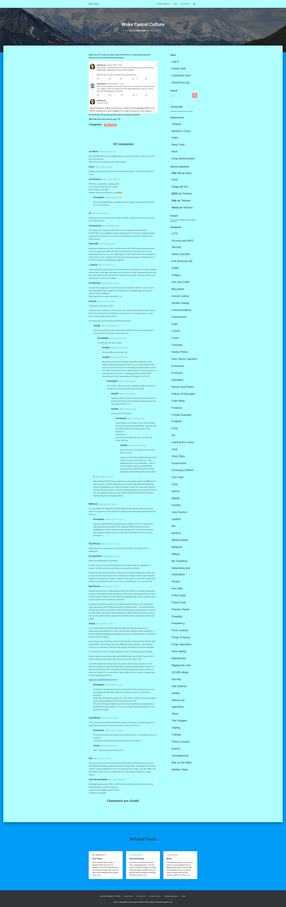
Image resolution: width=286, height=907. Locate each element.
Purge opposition (181, 644)
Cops (175, 323)
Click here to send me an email (181, 111)
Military (176, 554)
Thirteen (176, 124)
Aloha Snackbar (181, 254)
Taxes (175, 713)
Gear (175, 449)
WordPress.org (180, 82)
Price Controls (180, 630)
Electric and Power (183, 386)
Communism (179, 316)
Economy (177, 372)
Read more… (97, 875)
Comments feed (181, 75)
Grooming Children (183, 470)
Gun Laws (178, 477)
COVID (176, 330)
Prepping (177, 616)
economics (178, 365)
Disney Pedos (180, 351)
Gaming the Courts (183, 442)
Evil (186, 186)
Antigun (176, 275)
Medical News (180, 539)
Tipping (176, 727)
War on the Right (181, 762)
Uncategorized (180, 755)
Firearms (177, 407)
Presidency (178, 623)
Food (175, 428)
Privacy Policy (155, 896)
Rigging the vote (181, 665)
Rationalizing (136, 858)
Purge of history (181, 637)
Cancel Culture (110, 125)
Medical (176, 533)
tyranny (176, 748)
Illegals (176, 498)
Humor (176, 491)
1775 (174, 233)
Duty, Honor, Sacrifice (184, 358)
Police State (179, 595)
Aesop (92, 623)
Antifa (175, 268)
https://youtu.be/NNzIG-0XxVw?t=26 (103, 680)
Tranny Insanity (181, 741)
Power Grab (179, 602)
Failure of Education (183, 393)
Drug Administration (183, 158)
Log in (175, 61)
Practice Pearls (180, 609)
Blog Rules (185, 4)
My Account (141, 896)
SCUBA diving (180, 672)
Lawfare (176, 519)
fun (173, 435)
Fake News (178, 400)
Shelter (176, 693)
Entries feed (179, 68)
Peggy (175, 186)
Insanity (176, 505)
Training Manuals (163, 4)
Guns (175, 484)
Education (177, 379)
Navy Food (178, 144)
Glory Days (178, 456)
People (176, 581)
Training (176, 734)
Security (176, 679)
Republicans (179, 658)
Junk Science (179, 512)
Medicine (177, 547)
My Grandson (180, 560)
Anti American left (182, 261)
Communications (181, 309)
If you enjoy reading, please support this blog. (183, 220)
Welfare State (180, 769)
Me (173, 526)
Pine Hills (177, 588)
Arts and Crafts (180, 281)
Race (175, 151)
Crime (175, 337)
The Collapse (179, 720)
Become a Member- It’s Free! (110, 896)
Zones (175, 4)
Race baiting (179, 651)
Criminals (177, 344)
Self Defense (179, 686)
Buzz (169, 858)
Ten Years (97, 858)
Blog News (178, 288)
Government (179, 463)
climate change (180, 302)
